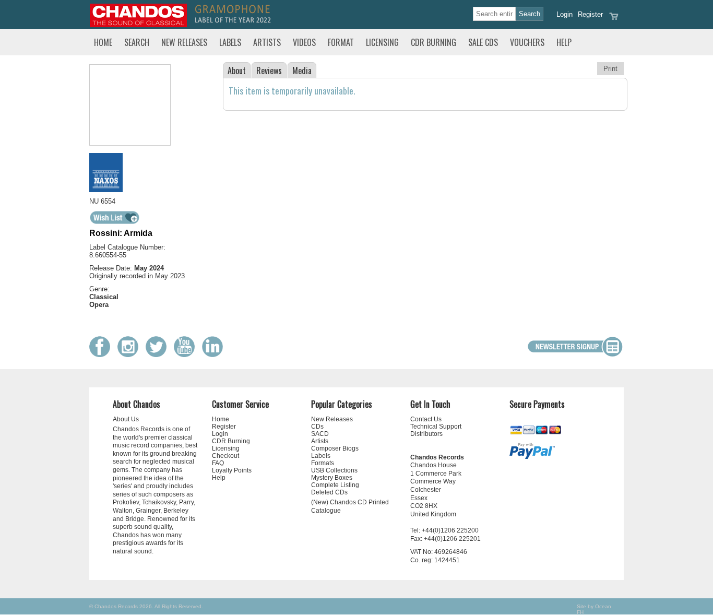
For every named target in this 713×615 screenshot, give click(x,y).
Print (610, 69)
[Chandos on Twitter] (159, 355)
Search (136, 42)
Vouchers (527, 42)
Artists (267, 42)
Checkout (225, 455)
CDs (317, 426)
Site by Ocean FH (594, 609)
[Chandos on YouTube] (187, 355)
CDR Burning (433, 42)
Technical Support (435, 426)
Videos (304, 42)
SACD (320, 433)
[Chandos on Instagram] (130, 355)
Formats (322, 463)
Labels (230, 42)
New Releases (184, 42)
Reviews (269, 70)
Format (341, 42)
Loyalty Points (232, 470)
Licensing (382, 42)
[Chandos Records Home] (138, 25)
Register (590, 14)
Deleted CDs (329, 492)
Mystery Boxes (331, 477)
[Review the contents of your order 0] (613, 19)
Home (103, 42)
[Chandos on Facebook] (102, 355)
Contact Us (426, 419)
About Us (126, 419)
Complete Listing (335, 485)
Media (302, 70)
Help (564, 42)
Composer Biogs (335, 448)
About (237, 70)
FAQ (218, 463)
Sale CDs (483, 42)
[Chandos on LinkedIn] (215, 355)
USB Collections (334, 470)
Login (564, 14)
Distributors (426, 433)
